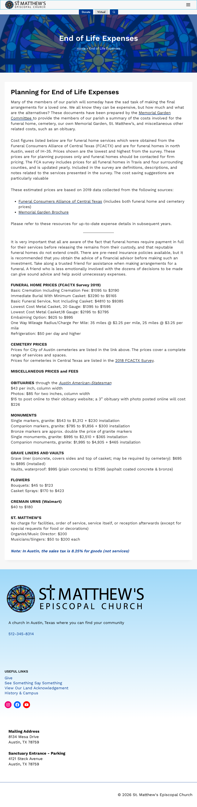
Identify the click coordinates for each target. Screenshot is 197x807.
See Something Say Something (33, 683)
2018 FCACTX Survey (134, 360)
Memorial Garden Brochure (43, 212)
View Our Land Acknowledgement (36, 688)
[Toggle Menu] (188, 5)
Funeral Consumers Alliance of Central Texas (60, 201)
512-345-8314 (21, 633)
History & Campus (21, 693)
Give (9, 678)
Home (81, 48)
